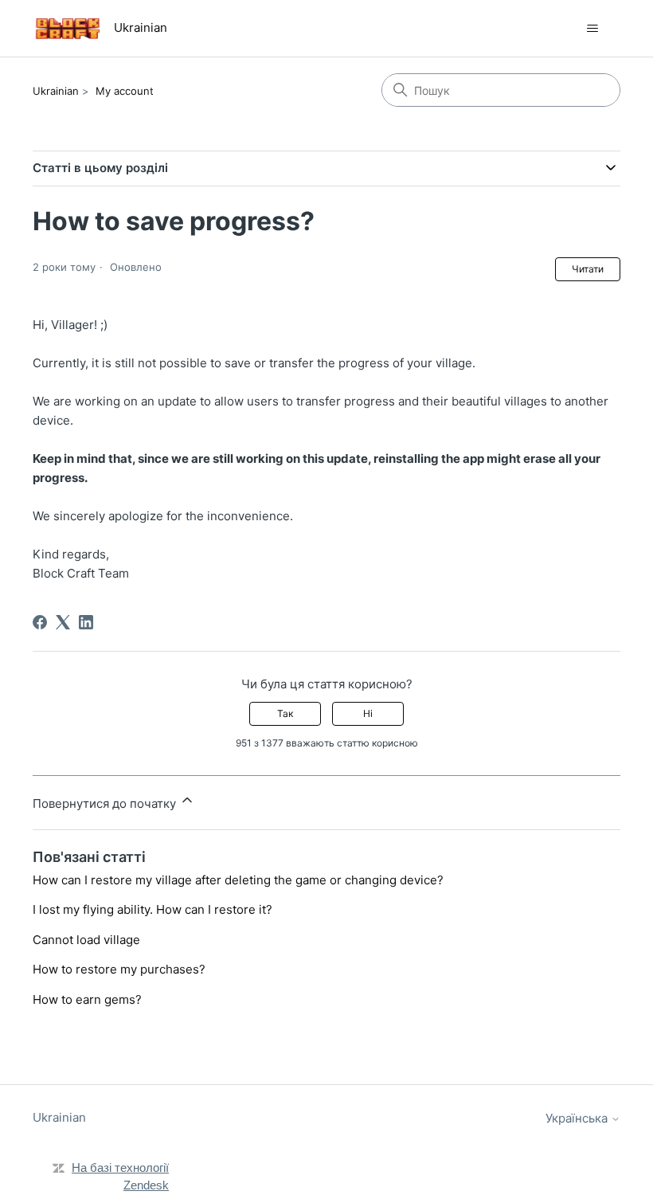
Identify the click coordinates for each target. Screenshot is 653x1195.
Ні (368, 713)
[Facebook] (40, 622)
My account (125, 90)
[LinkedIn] (86, 622)
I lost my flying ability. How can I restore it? (152, 909)
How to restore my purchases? (119, 969)
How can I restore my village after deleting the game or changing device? (238, 879)
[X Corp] (63, 622)
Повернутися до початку (106, 803)
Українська (578, 1118)
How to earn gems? (87, 999)
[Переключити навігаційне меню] (592, 28)
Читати (588, 269)
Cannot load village (86, 939)
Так (285, 713)
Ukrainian (56, 90)
